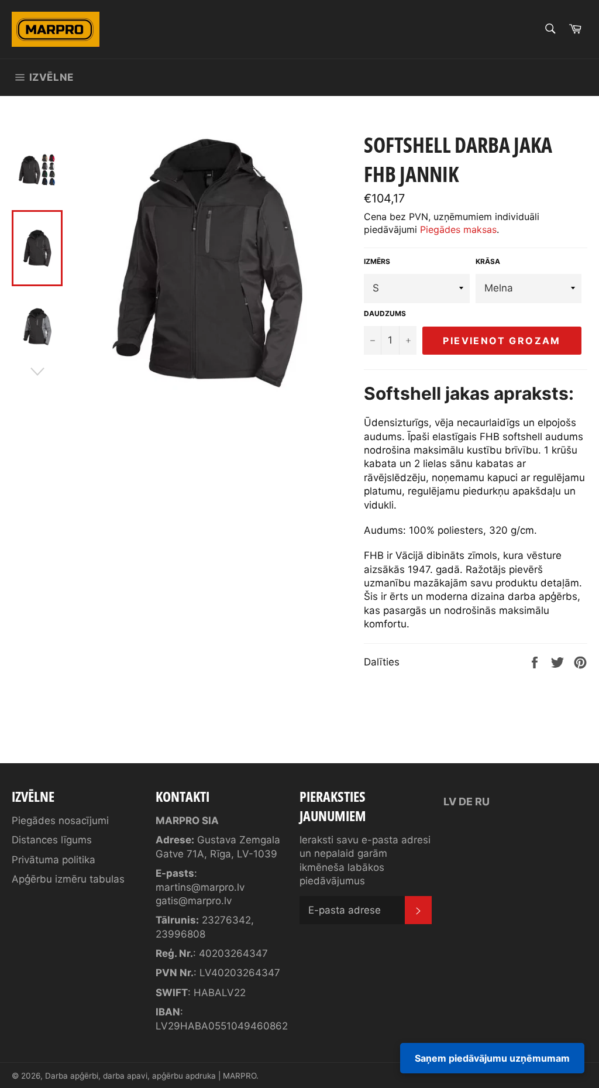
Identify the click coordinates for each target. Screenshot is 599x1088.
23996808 (180, 934)
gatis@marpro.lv (194, 901)
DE (466, 801)
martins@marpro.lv (200, 887)
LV (449, 801)
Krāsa (488, 261)
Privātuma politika (53, 860)
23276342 (226, 920)
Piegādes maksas (458, 229)
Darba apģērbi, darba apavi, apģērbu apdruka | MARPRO (150, 1075)
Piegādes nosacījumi (60, 820)
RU (482, 801)
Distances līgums (52, 840)
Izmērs (377, 261)
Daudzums (385, 313)
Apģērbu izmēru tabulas (68, 879)
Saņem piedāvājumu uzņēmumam (492, 1058)
